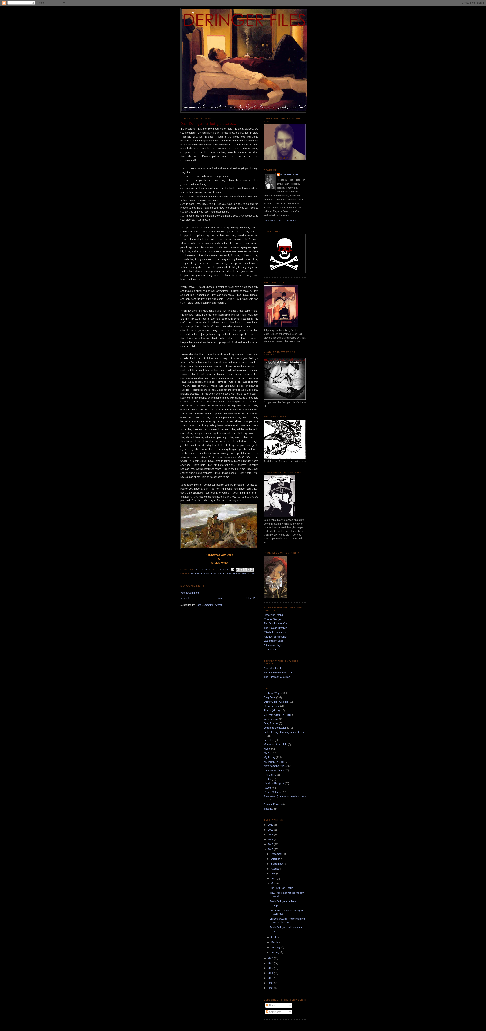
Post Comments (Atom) (209, 604)
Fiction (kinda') (272, 710)
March (275, 942)
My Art (267, 753)
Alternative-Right (273, 645)
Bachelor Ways (200, 573)
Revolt (267, 787)
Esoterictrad (270, 649)
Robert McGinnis (273, 792)
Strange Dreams (273, 804)
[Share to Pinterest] (252, 570)
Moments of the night (275, 744)
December (277, 853)
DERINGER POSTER (276, 701)
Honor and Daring (273, 615)
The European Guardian (277, 677)
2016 (271, 844)
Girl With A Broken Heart (277, 714)
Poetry (267, 779)
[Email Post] (232, 569)
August (275, 868)
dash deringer (289, 174)
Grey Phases (271, 723)
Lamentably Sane (273, 640)
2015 (271, 849)
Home (220, 598)
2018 (271, 834)
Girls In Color (271, 719)
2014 (271, 958)
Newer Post (186, 598)
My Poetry (269, 757)
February (276, 947)
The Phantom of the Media (278, 672)
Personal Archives (274, 770)
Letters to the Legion (241, 573)
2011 (271, 973)
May (273, 883)
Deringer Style (271, 706)
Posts (272, 1005)
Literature (269, 740)
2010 (271, 978)
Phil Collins (270, 774)
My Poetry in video (274, 761)
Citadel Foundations (275, 632)
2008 (271, 987)
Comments (274, 1011)
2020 (271, 824)
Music (267, 748)
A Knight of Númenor (275, 636)
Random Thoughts (274, 783)
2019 (271, 829)
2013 (271, 963)
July (273, 873)
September (277, 863)
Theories (268, 808)
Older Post (252, 598)
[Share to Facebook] (248, 570)
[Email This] (238, 570)
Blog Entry (218, 573)
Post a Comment (189, 592)
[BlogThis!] (241, 570)
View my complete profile (280, 221)
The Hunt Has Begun (281, 887)
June (274, 878)
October (275, 858)
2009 (271, 983)
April (274, 937)
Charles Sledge (272, 619)
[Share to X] (245, 570)
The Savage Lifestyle (275, 627)
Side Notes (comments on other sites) (285, 796)
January (275, 952)
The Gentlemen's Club (276, 623)
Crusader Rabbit (273, 668)
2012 (271, 968)
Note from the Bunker (275, 766)
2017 (271, 839)
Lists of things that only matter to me (284, 732)
